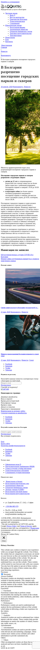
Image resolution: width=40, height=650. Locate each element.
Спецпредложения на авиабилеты (14, 413)
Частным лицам (11, 13)
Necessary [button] (4, 572)
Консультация (6, 45)
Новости (4, 51)
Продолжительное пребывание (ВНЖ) (20, 466)
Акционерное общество (19, 29)
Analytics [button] (4, 613)
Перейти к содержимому (10, 2)
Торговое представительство (21, 33)
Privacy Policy (12, 526)
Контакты (9, 41)
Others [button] (3, 638)
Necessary (7, 574)
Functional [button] (4, 588)
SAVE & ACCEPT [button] (8, 648)
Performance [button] (5, 601)
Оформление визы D (13, 464)
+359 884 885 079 (11, 506)
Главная (4, 47)
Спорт (31, 360)
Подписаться (6, 385)
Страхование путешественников (17, 472)
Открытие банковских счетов (21, 31)
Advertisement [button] (6, 625)
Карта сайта (5, 444)
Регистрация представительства (17, 494)
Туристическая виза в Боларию (17, 470)
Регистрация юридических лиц (17, 483)
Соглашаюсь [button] (5, 532)
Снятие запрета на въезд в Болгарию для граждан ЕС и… (19, 307)
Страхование (15, 23)
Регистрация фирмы (17, 27)
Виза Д (12, 15)
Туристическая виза (17, 21)
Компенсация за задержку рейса (13, 411)
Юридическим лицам (13, 25)
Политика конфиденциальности (13, 446)
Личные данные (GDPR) (14, 489)
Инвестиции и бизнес (14, 481)
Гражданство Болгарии (18, 19)
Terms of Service (26, 526)
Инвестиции (10, 37)
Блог (7, 39)
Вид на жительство (17, 17)
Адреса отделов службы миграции (18, 468)
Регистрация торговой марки (16, 492)
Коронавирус (6, 55)
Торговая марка (16, 35)
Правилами (34, 528)
